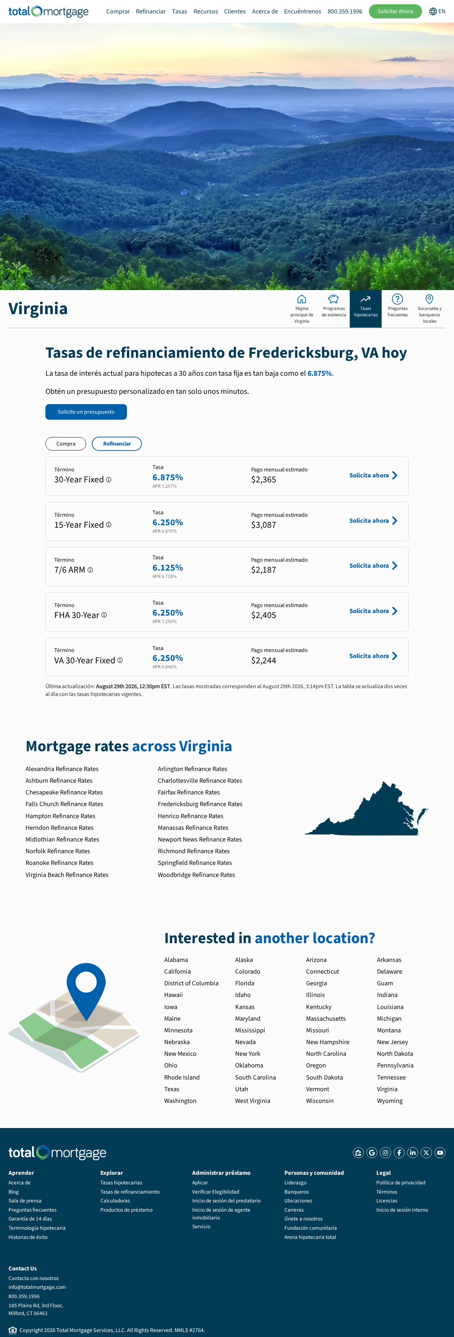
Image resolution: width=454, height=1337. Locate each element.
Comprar (118, 11)
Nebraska (177, 1042)
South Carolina (255, 1077)
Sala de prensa (25, 1201)
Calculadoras (115, 1201)
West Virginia (252, 1100)
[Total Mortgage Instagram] (385, 1152)
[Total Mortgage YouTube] (439, 1152)
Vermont (317, 1089)
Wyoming (390, 1100)
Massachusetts (326, 1018)
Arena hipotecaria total (310, 1237)
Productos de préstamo (126, 1210)
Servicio (201, 1226)
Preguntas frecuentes (32, 1210)
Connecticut (322, 971)
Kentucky (319, 1007)
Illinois (315, 994)
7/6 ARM (69, 569)
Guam (385, 983)
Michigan (389, 1018)
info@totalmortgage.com (37, 1287)
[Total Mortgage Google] (371, 1152)
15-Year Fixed (79, 525)
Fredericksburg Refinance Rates (200, 804)
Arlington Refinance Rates (192, 769)
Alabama (176, 959)
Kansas (245, 1007)
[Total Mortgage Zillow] (358, 1152)
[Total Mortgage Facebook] (399, 1152)
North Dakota (395, 1053)
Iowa (170, 1007)
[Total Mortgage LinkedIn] (412, 1152)
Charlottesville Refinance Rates (200, 780)
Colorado (247, 971)
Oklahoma (249, 1065)
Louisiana (390, 1007)
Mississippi (250, 1030)
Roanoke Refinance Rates (60, 862)
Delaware (389, 971)
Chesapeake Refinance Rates (64, 792)
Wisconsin (320, 1100)
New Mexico (180, 1053)
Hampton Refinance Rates (60, 816)
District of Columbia (191, 983)
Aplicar (200, 1182)
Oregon (316, 1065)
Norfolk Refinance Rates (58, 851)
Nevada (245, 1042)
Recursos (206, 11)
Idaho (243, 994)
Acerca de (265, 11)
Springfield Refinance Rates (195, 862)
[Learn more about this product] (108, 479)
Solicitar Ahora (395, 11)
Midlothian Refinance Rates (62, 839)
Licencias (386, 1201)
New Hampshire (327, 1042)
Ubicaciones (298, 1201)
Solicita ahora (369, 475)
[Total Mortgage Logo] (57, 1152)
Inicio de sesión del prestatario (226, 1201)
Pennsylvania (395, 1065)
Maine (172, 1018)
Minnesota (178, 1030)
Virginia (387, 1089)
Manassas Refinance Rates (193, 827)
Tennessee (391, 1077)
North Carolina (326, 1053)
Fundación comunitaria (310, 1228)
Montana (389, 1030)
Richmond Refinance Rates (194, 851)
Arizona (316, 959)
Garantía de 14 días (30, 1219)
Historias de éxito (28, 1237)
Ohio (170, 1065)
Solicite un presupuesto (86, 412)
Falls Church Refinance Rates (64, 804)
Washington (180, 1100)
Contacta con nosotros (34, 1278)
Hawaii (173, 994)
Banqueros (296, 1192)
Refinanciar (151, 11)
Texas (171, 1089)
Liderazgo (295, 1182)
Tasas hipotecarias (121, 1182)
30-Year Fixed (79, 479)
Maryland (247, 1018)
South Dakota (324, 1077)
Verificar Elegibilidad (215, 1192)
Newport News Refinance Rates (200, 839)
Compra (66, 444)
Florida (244, 983)
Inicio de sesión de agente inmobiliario (221, 1214)
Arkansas (389, 959)
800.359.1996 (345, 11)
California (177, 971)
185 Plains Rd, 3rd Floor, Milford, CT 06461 (36, 1309)
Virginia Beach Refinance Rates (67, 874)
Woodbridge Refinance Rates (196, 874)
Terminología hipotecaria (37, 1228)
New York (247, 1053)
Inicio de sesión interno (402, 1210)
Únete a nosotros (303, 1219)
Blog (14, 1192)
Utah (241, 1089)
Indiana (387, 994)
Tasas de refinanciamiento (130, 1192)
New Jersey (392, 1042)
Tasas (179, 11)
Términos (386, 1192)
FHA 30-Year (76, 615)
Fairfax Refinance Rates (189, 792)
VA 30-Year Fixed (84, 660)
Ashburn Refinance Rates (59, 780)
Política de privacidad (400, 1182)
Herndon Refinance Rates (60, 827)
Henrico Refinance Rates (190, 816)
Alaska (244, 959)
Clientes (235, 11)
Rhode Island (182, 1077)
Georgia (316, 983)
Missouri (317, 1030)
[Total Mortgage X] (426, 1152)
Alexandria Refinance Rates (62, 769)
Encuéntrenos (302, 11)
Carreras (294, 1210)
